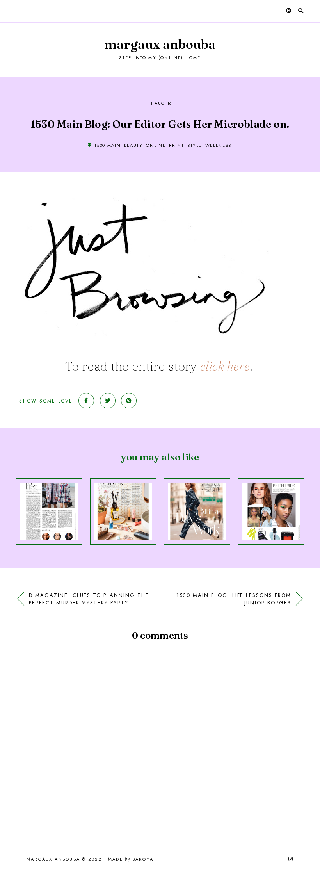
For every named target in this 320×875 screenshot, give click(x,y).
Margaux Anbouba (160, 44)
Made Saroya (130, 859)
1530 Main (107, 145)
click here (225, 366)
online (155, 145)
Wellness (218, 145)
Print (176, 145)
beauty (133, 145)
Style (194, 145)
